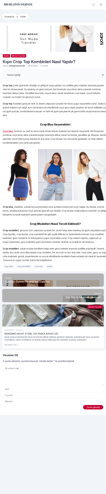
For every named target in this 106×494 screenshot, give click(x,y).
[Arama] (93, 4)
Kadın (6, 56)
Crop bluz (8, 131)
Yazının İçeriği (13, 75)
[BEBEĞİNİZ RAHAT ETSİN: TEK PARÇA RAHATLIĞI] (53, 315)
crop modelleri (24, 266)
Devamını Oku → (11, 345)
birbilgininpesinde (17, 66)
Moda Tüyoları (18, 56)
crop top (39, 266)
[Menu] (101, 4)
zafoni (49, 266)
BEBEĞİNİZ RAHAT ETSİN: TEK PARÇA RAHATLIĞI (31, 333)
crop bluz (8, 266)
